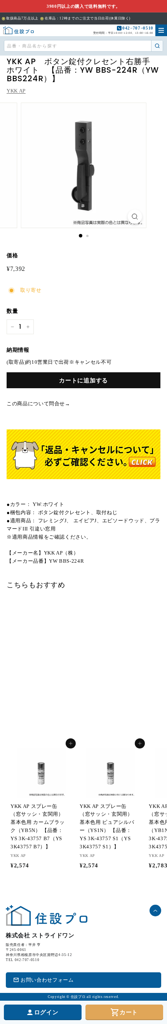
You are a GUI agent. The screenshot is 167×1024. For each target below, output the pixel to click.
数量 (12, 311)
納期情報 (18, 350)
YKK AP (16, 91)
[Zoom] (134, 216)
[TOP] (18, 30)
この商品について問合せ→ (38, 403)
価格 (12, 255)
